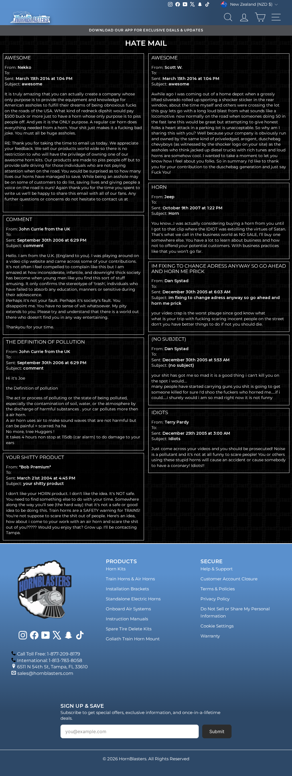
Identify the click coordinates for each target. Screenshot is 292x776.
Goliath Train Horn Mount (133, 638)
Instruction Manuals (127, 618)
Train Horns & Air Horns (130, 579)
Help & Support (216, 569)
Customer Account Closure (228, 579)
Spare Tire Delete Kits (128, 628)
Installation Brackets (127, 588)
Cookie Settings (217, 626)
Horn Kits (115, 569)
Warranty (210, 636)
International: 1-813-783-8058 (49, 660)
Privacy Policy (215, 598)
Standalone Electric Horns (133, 598)
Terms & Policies (217, 588)
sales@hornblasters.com (37, 72)
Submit (216, 731)
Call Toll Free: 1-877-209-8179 (48, 654)
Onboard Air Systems (128, 608)
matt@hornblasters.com (38, 234)
